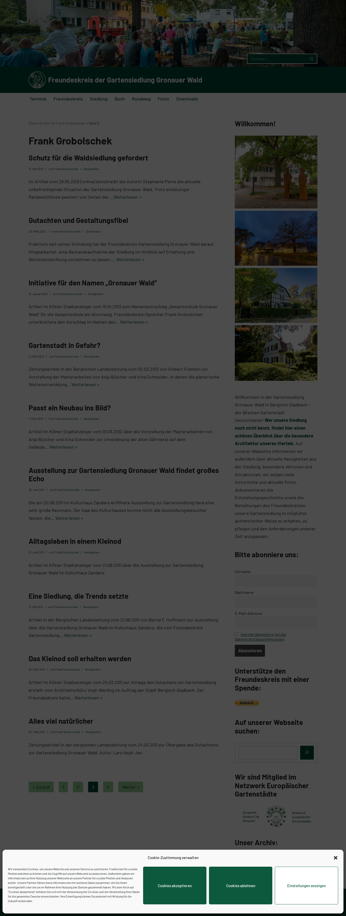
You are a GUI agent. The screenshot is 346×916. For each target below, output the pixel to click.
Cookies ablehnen (240, 885)
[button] (335, 857)
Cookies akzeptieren (175, 885)
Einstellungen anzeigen (306, 885)
